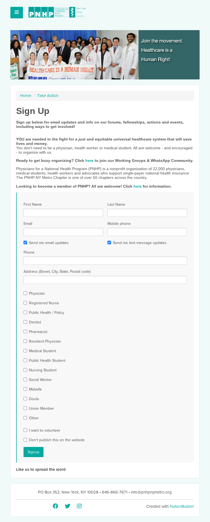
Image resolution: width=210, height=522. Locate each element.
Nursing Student (43, 370)
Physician (37, 293)
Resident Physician (45, 341)
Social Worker (40, 379)
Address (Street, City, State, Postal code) (57, 271)
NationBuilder (182, 506)
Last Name (116, 204)
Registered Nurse (44, 303)
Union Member (41, 408)
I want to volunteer (44, 430)
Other (34, 418)
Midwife (35, 389)
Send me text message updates (140, 242)
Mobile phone (119, 223)
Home (25, 95)
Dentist (35, 322)
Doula (34, 399)
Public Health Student (47, 360)
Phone (29, 252)
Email (28, 223)
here (89, 160)
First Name (33, 204)
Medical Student (42, 351)
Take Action (47, 95)
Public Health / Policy (46, 312)
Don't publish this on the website (57, 440)
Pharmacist (38, 331)
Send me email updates (49, 242)
